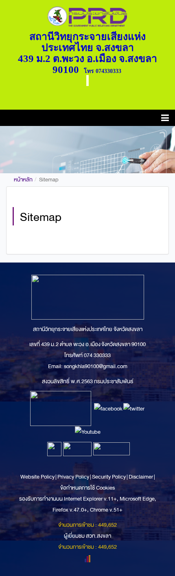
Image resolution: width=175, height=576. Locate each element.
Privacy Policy (73, 476)
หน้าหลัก (23, 179)
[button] (165, 119)
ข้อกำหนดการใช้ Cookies (87, 487)
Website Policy (37, 476)
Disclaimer (141, 476)
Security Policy (109, 476)
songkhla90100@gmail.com (95, 366)
